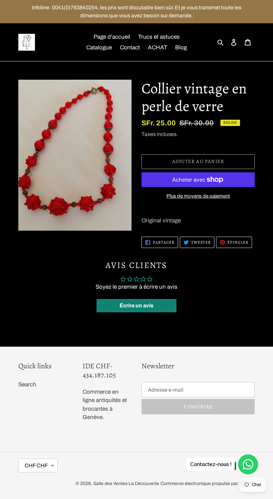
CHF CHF (36, 465)
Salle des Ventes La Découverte (126, 483)
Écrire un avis (136, 305)
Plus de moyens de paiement (198, 196)
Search (27, 384)
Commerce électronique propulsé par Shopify (207, 483)
